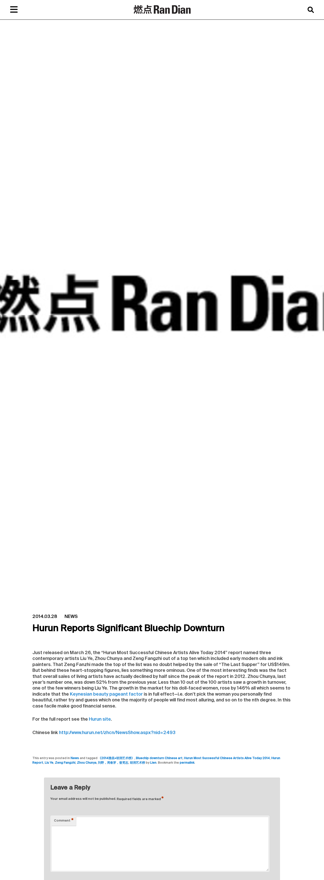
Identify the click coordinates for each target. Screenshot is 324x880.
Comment (63, 821)
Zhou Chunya (86, 762)
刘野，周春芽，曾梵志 (113, 762)
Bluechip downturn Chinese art (159, 758)
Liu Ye (49, 762)
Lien (153, 762)
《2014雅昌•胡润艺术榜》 (116, 758)
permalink (187, 762)
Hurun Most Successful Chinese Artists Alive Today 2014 (227, 758)
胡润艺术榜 (137, 762)
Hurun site (99, 719)
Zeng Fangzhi (65, 762)
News (75, 758)
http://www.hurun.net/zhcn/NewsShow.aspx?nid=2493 (117, 733)
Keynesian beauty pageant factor (106, 694)
